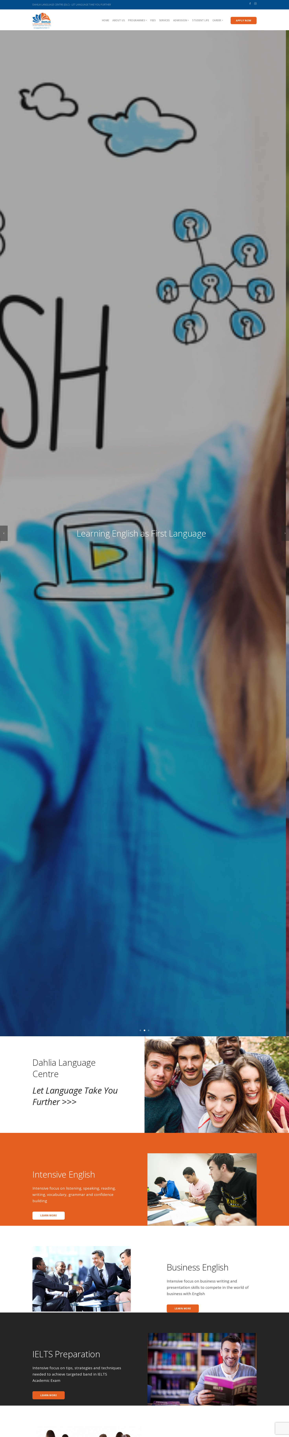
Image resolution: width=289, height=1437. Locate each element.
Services (164, 20)
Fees (153, 20)
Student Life (200, 20)
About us (118, 20)
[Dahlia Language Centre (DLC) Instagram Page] (255, 3)
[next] (285, 533)
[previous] (4, 533)
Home (105, 20)
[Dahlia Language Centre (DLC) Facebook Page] (250, 3)
